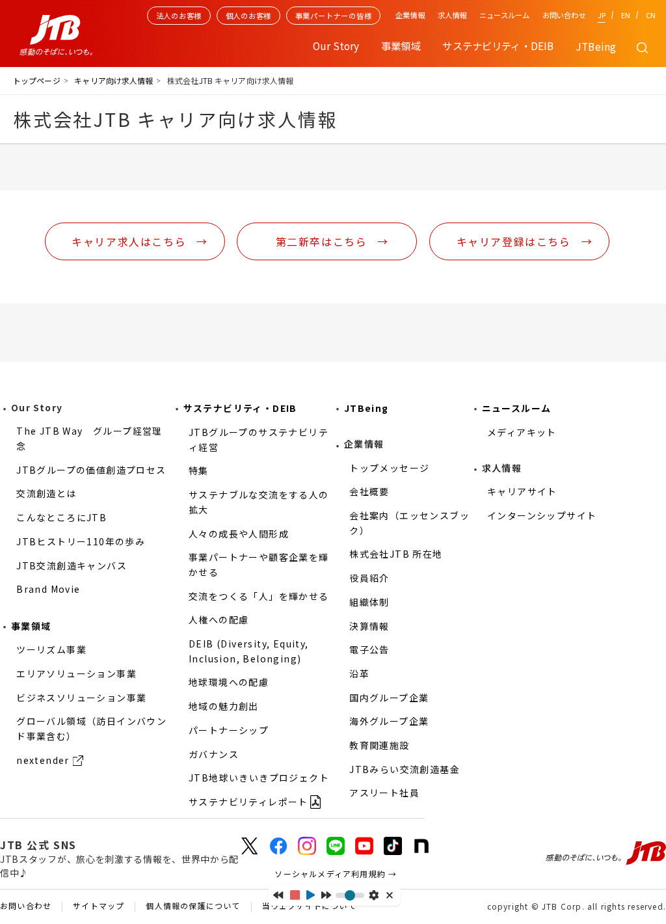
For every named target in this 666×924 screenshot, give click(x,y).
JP (602, 15)
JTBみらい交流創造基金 (404, 769)
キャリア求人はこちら (129, 241)
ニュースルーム (504, 15)
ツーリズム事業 (51, 649)
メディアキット (522, 432)
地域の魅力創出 (224, 706)
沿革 (359, 673)
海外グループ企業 (389, 720)
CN (651, 15)
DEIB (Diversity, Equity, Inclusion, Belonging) (249, 651)
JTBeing (596, 46)
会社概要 (369, 491)
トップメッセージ (389, 467)
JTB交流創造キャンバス (71, 565)
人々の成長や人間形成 (239, 533)
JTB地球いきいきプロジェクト (259, 777)
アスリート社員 (384, 792)
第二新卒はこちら (321, 241)
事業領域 (31, 625)
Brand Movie (48, 588)
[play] (310, 895)
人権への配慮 (218, 619)
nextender (43, 760)
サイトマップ (98, 906)
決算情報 (369, 625)
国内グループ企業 (389, 697)
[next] (326, 895)
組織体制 (369, 601)
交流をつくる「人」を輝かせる (259, 596)
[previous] (278, 895)
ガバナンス (214, 754)
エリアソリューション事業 (76, 673)
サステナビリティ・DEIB (240, 407)
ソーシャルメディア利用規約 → (335, 873)
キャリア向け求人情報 (113, 80)
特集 (199, 470)
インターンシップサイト (541, 515)
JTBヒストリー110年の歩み (80, 541)
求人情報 (452, 15)
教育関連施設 (379, 745)
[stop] (295, 895)
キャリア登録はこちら (514, 241)
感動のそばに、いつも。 (606, 853)
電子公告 (369, 649)
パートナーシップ (229, 730)
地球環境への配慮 (229, 681)
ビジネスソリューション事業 (81, 697)
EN (625, 15)
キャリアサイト (522, 491)
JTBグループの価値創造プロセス (91, 469)
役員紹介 (369, 577)
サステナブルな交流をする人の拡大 (259, 502)
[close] (390, 895)
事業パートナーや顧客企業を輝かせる (259, 564)
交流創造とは (46, 493)
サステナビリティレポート (248, 801)
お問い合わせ (564, 15)
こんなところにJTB (61, 517)
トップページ (36, 80)
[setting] (374, 895)
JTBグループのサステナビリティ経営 (258, 440)
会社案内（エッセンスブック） (409, 523)
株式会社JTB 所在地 (395, 553)
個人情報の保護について (193, 906)
